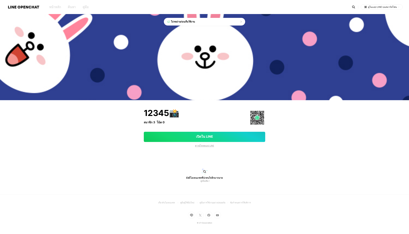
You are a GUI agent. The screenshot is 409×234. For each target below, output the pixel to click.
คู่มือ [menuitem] (86, 7)
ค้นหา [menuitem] (72, 7)
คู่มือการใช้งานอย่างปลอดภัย (215, 202)
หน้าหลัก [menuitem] (55, 7)
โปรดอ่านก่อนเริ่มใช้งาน (183, 21)
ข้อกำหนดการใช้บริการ (240, 202)
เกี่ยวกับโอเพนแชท (169, 202)
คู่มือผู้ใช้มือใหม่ (190, 202)
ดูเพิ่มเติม (204, 181)
